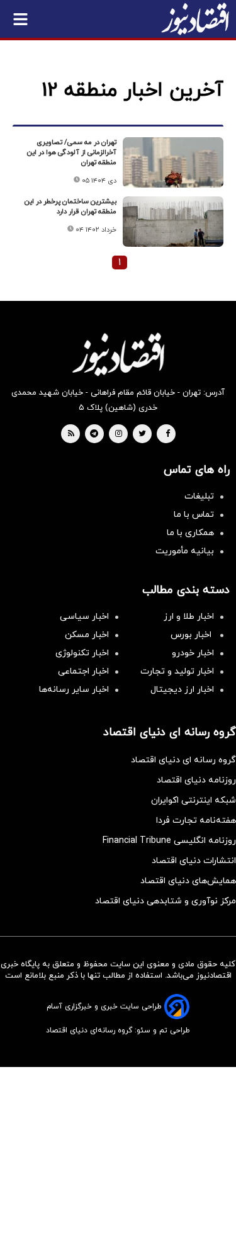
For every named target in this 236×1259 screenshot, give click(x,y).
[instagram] (118, 434)
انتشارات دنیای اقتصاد (194, 861)
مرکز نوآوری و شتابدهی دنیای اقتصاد (165, 901)
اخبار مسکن (87, 635)
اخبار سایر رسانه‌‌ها (74, 690)
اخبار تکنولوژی (82, 653)
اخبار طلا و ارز (189, 617)
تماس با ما (194, 515)
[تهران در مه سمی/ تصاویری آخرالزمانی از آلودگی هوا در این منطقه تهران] (173, 162)
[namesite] (195, 19)
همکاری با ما (190, 533)
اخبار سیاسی (84, 617)
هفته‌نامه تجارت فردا (196, 821)
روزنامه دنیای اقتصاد (196, 780)
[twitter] (142, 434)
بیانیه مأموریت (184, 551)
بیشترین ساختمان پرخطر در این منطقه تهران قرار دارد (70, 206)
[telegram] (94, 434)
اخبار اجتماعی (83, 671)
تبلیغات (199, 496)
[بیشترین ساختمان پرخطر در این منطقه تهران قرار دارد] (173, 221)
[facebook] (168, 434)
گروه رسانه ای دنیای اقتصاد (183, 760)
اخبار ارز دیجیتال (182, 690)
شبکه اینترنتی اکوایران (193, 800)
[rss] (71, 434)
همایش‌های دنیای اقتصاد (188, 881)
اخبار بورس (192, 635)
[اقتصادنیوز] (118, 354)
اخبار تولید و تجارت (177, 671)
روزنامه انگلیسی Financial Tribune (169, 841)
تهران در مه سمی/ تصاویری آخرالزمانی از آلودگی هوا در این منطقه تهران (71, 152)
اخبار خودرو (193, 653)
